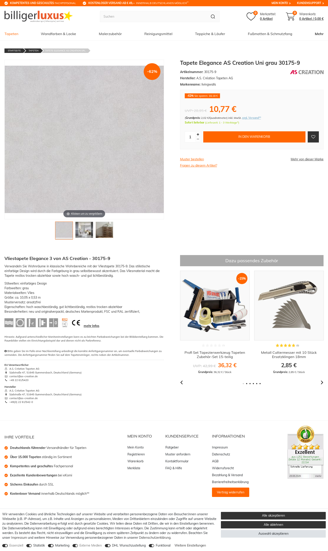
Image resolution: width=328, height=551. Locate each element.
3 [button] (250, 383)
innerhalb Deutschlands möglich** (49, 494)
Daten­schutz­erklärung (154, 538)
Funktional (163, 545)
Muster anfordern (177, 454)
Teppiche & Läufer (210, 33)
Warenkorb (135, 461)
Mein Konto (280, 3)
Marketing (62, 545)
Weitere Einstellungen (190, 545)
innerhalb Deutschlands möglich (138, 3)
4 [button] (253, 383)
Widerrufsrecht (223, 468)
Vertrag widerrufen (230, 492)
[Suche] (213, 16)
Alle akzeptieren (273, 515)
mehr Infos (91, 326)
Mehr (319, 33)
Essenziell (16, 545)
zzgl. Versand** (251, 117)
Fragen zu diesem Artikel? (198, 165)
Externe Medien (90, 545)
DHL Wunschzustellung (129, 545)
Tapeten (11, 33)
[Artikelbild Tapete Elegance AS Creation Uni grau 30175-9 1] (64, 232)
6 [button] (260, 383)
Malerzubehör (110, 33)
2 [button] (246, 383)
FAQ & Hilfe (173, 468)
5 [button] (256, 383)
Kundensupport (309, 3)
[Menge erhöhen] (198, 134)
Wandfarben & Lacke (58, 33)
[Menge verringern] (198, 139)
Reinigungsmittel (158, 33)
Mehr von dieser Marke (307, 159)
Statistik (39, 545)
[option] (215, 322)
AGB (215, 461)
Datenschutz (221, 454)
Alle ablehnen (273, 525)
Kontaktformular (177, 461)
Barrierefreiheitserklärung (230, 482)
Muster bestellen (192, 159)
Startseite (14, 50)
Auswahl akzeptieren (273, 534)
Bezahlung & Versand (227, 475)
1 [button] (243, 383)
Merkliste (133, 468)
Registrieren (136, 454)
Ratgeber (172, 447)
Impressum (220, 447)
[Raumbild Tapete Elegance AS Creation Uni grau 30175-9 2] (84, 232)
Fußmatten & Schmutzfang (270, 33)
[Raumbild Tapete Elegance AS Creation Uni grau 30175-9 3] (104, 232)
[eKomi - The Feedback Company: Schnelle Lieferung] (305, 452)
